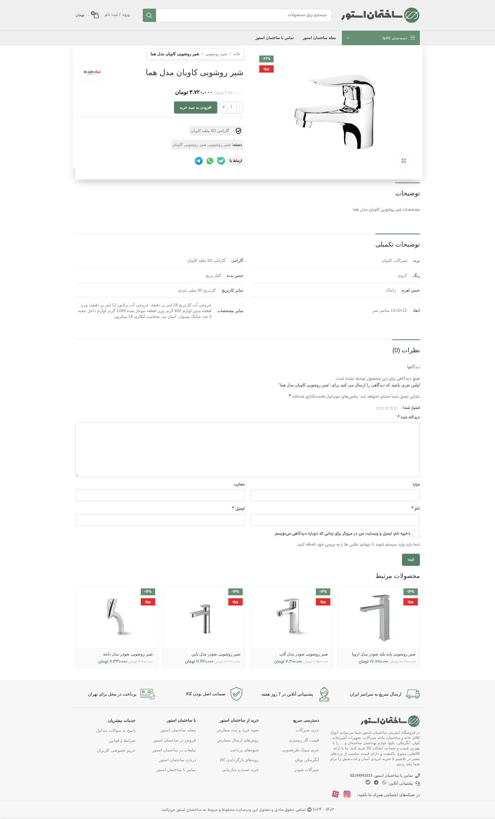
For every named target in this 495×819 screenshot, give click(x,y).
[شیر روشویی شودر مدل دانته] (116, 617)
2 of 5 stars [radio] (391, 408)
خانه (236, 53)
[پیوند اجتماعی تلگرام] (376, 782)
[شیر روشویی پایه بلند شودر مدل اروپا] (379, 617)
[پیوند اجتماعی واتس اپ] (384, 782)
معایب (239, 484)
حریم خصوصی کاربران (116, 750)
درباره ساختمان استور (177, 759)
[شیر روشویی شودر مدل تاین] (204, 617)
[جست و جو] (149, 15)
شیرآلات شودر (306, 769)
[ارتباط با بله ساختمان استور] (368, 782)
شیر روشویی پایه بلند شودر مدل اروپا (384, 654)
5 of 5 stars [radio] (378, 408)
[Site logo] (380, 14)
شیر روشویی (216, 53)
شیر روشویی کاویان (189, 144)
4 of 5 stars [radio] (382, 408)
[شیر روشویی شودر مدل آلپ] (291, 617)
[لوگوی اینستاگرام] (348, 795)
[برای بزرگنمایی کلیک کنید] (403, 160)
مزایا (416, 484)
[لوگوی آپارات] (337, 795)
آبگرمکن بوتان (307, 759)
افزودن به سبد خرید (196, 107)
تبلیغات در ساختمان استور (174, 750)
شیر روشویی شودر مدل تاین (216, 654)
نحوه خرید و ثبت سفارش (237, 730)
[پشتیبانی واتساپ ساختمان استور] (210, 161)
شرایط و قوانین (122, 740)
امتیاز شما (411, 408)
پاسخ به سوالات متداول (116, 730)
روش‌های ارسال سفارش (238, 740)
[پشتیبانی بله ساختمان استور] (221, 161)
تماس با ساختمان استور (176, 769)
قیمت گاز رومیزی (304, 740)
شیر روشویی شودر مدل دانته (128, 654)
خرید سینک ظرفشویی (300, 750)
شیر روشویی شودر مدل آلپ (303, 654)
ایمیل (238, 509)
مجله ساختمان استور (178, 730)
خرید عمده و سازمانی (240, 769)
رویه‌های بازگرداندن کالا (239, 759)
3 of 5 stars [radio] (387, 408)
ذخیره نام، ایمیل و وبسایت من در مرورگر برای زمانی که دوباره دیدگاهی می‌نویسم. (342, 534)
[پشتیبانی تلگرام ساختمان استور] (199, 161)
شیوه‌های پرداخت (244, 750)
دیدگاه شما (408, 417)
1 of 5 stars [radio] (395, 408)
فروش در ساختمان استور (174, 740)
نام (415, 509)
